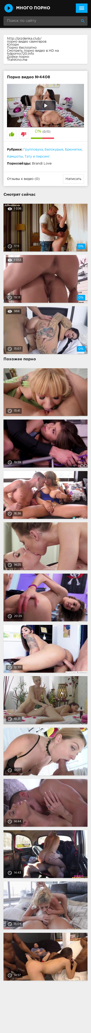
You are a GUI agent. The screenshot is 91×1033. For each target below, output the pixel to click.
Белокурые (54, 149)
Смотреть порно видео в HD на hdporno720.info (33, 52)
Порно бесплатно (22, 47)
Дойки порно (18, 56)
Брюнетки (73, 149)
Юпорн (13, 44)
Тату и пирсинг (37, 156)
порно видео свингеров (26, 41)
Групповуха (33, 149)
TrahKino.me (17, 60)
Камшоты (15, 156)
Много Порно (33, 8)
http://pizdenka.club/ (24, 38)
